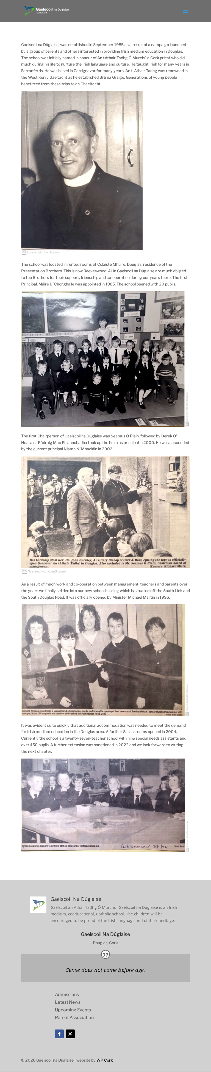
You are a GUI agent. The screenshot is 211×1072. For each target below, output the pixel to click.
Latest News (67, 1002)
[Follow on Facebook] (59, 1033)
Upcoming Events (73, 1009)
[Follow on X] (70, 1033)
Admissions (67, 994)
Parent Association (74, 1017)
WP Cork (104, 1060)
